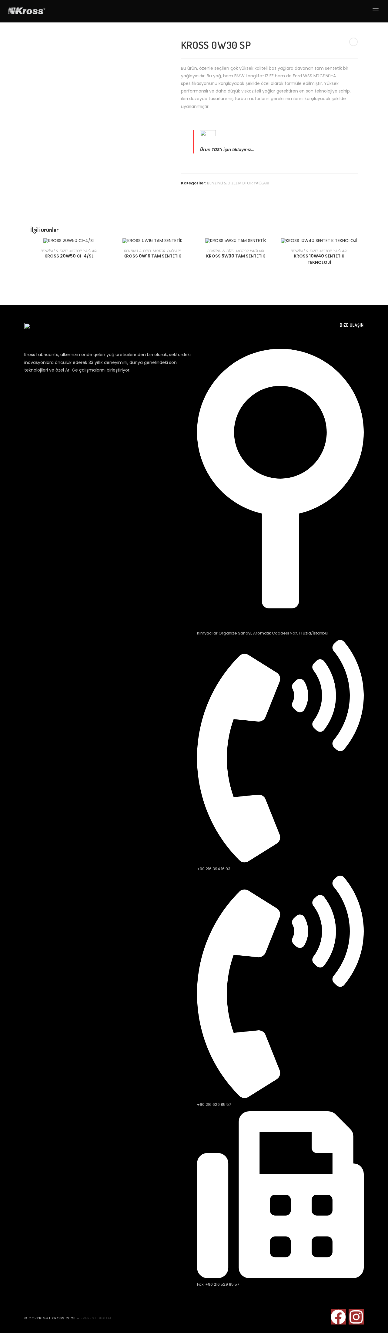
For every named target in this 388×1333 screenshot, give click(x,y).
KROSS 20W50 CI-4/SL (69, 256)
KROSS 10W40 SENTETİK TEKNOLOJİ (319, 259)
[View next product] (353, 42)
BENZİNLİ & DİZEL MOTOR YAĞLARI (238, 183)
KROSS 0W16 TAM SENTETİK (152, 256)
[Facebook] (338, 1317)
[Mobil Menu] (376, 11)
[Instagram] (356, 1317)
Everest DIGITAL (96, 1318)
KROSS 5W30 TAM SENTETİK (235, 256)
